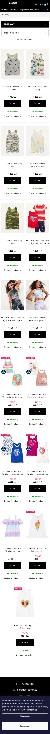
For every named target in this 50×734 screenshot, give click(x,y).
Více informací (30, 709)
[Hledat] (36, 3)
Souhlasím (25, 726)
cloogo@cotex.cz (27, 690)
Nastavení (25, 716)
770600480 (27, 684)
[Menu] (3, 3)
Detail (12, 103)
